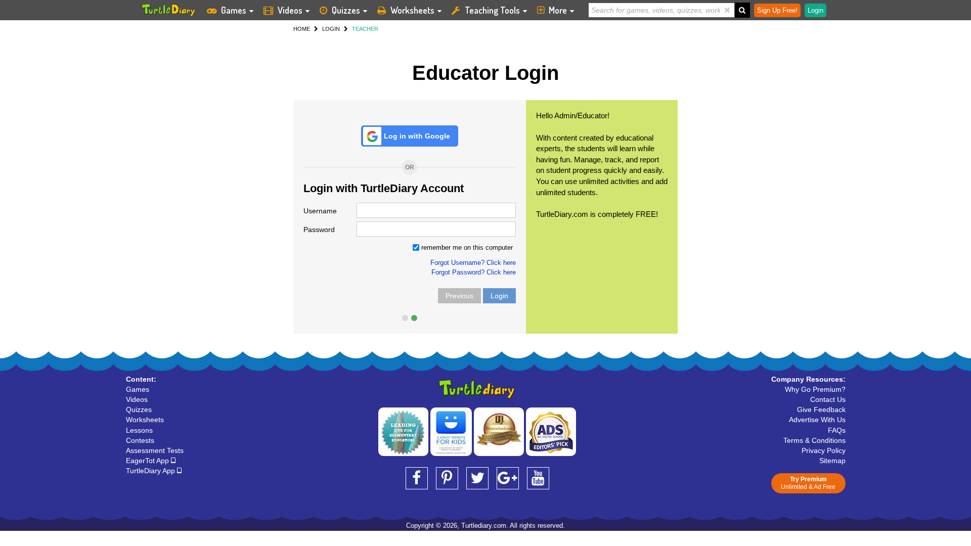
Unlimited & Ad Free (808, 483)
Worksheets (412, 10)
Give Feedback (821, 409)
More (558, 10)
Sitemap (832, 461)
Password (319, 229)
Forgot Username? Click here (473, 262)
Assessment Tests (155, 450)
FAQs (837, 430)
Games (233, 10)
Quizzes (346, 10)
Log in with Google (417, 136)
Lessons (139, 430)
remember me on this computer (466, 247)
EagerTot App (148, 461)
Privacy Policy (824, 450)
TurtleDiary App (151, 471)
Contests (140, 440)
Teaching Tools (492, 10)
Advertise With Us (817, 420)
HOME (301, 29)
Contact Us (828, 399)
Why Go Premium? (815, 389)
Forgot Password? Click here (473, 272)
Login (499, 296)
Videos (290, 10)
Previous (459, 296)
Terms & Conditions (814, 440)
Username (320, 211)
